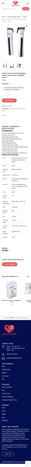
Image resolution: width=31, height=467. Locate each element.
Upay (3, 417)
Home (3, 17)
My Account (5, 376)
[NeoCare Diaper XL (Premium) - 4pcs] (12, 289)
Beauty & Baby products (14, 17)
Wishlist (4, 373)
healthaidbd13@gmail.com (14, 358)
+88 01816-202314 (12, 354)
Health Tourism (6, 369)
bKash (4, 411)
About (3, 366)
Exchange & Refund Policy (9, 400)
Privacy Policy (6, 393)
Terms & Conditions (7, 397)
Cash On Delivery (7, 387)
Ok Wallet (4, 420)
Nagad (4, 414)
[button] (3, 3)
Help (3, 390)
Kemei (4, 115)
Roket (3, 408)
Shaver (25, 17)
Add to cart (9, 100)
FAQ (3, 379)
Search (25, 8)
